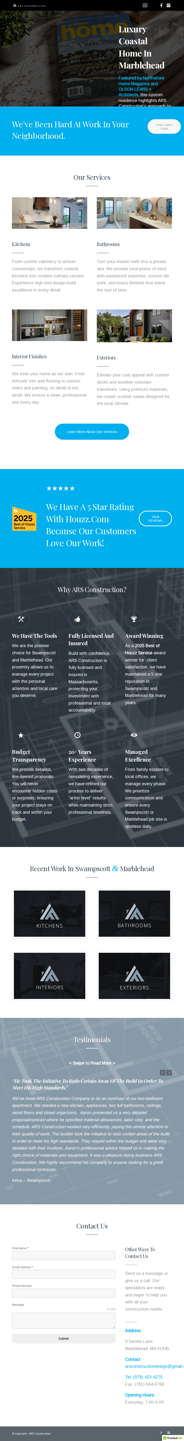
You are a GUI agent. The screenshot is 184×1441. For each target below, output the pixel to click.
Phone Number (22, 1264)
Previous (11, 58)
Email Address (22, 1246)
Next (173, 58)
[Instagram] (168, 5)
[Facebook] (161, 5)
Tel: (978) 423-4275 (144, 1355)
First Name (20, 1227)
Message (18, 1283)
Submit (63, 1317)
